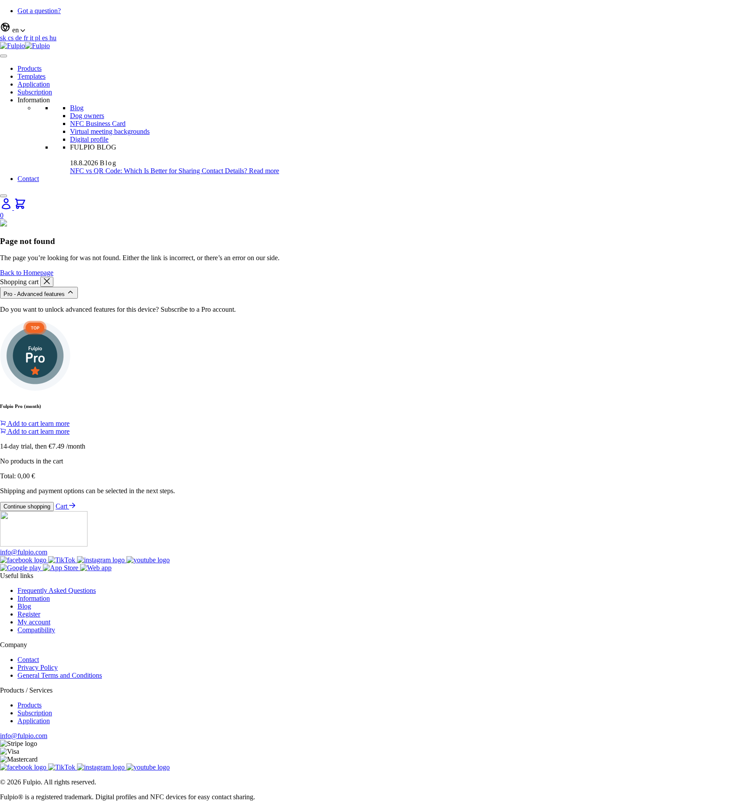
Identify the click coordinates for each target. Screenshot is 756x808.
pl (38, 38)
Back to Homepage (26, 272)
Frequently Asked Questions (57, 590)
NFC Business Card (98, 123)
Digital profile (89, 139)
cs (11, 38)
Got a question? (39, 10)
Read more (264, 170)
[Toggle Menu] (3, 56)
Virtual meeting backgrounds (110, 131)
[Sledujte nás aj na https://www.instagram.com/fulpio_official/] (101, 560)
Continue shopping (27, 506)
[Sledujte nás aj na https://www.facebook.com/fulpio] (24, 560)
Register (29, 614)
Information (34, 598)
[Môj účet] (7, 207)
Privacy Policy (38, 667)
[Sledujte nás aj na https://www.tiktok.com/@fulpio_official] (62, 560)
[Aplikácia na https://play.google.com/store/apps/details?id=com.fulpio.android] (21, 567)
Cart (62, 506)
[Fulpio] (25, 45)
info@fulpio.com (23, 552)
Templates (32, 76)
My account (34, 622)
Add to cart (23, 423)
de (19, 38)
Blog (77, 107)
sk (4, 38)
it (32, 38)
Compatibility (36, 630)
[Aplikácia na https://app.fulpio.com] (96, 567)
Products (30, 68)
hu (52, 38)
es (45, 38)
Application (34, 84)
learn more (55, 423)
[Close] (3, 196)
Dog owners (87, 115)
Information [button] (34, 100)
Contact (28, 178)
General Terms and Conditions (60, 675)
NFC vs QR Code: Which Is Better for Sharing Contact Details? (159, 170)
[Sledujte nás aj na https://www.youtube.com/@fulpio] (148, 560)
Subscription (35, 92)
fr (27, 38)
